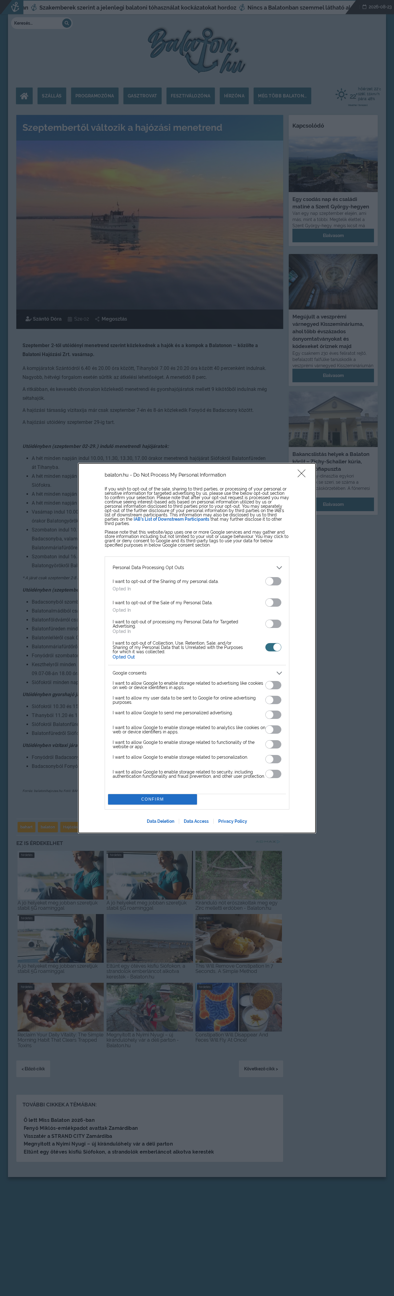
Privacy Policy (232, 821)
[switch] (273, 581)
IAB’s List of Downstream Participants (171, 519)
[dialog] (197, 648)
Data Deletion (160, 821)
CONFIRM (152, 799)
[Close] (303, 475)
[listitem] (197, 567)
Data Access (196, 821)
